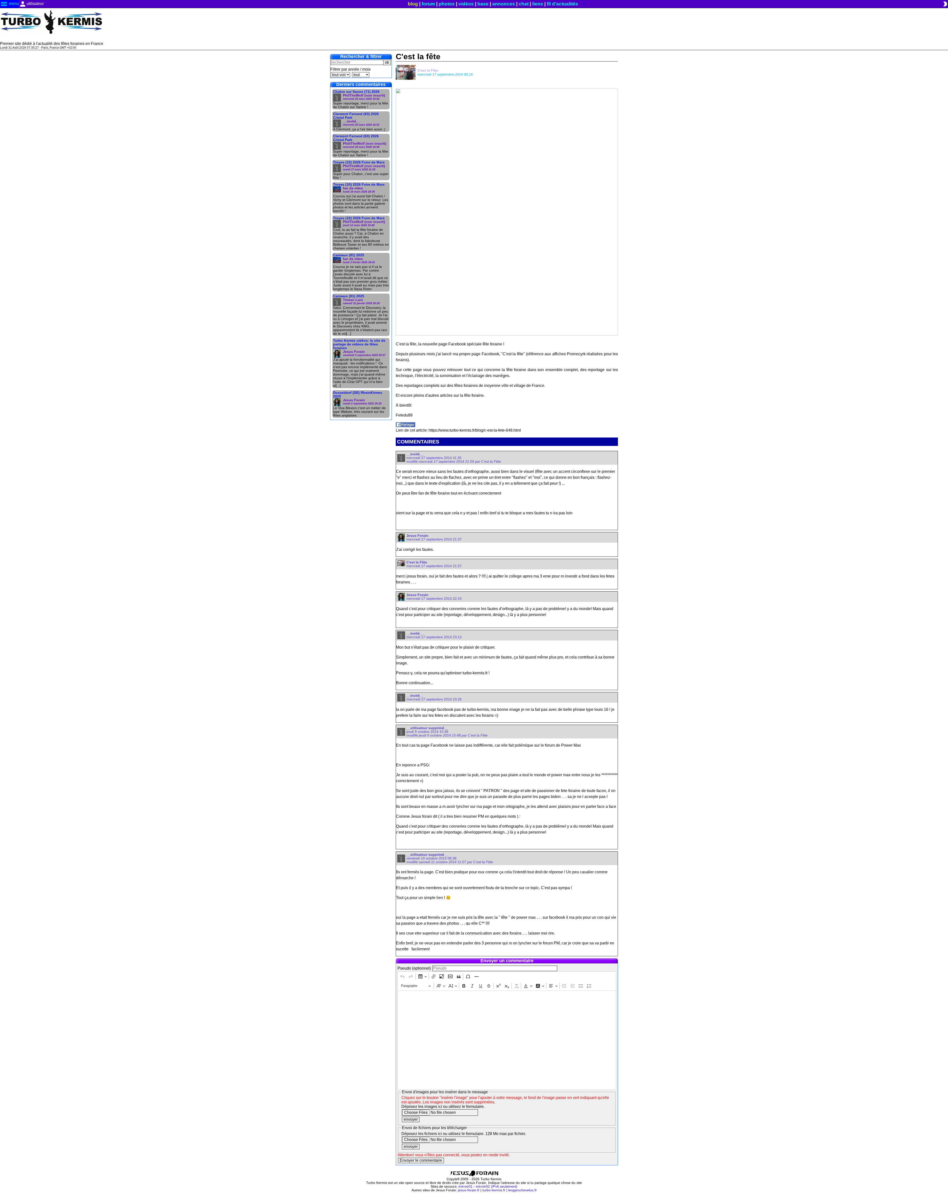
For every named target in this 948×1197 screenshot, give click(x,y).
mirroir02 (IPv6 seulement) (496, 1186)
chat (524, 3)
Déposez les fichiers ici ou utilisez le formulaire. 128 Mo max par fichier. (463, 1134)
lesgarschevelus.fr (522, 1190)
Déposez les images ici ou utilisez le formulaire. (443, 1106)
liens (537, 3)
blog (413, 3)
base (483, 3)
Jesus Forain (417, 536)
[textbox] (506, 1040)
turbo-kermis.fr (493, 1190)
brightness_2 (945, 4)
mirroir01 (465, 1186)
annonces (503, 3)
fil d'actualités (562, 3)
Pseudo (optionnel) (414, 968)
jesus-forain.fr (468, 1190)
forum (428, 3)
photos (447, 3)
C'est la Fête (427, 70)
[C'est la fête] (405, 426)
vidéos (466, 3)
